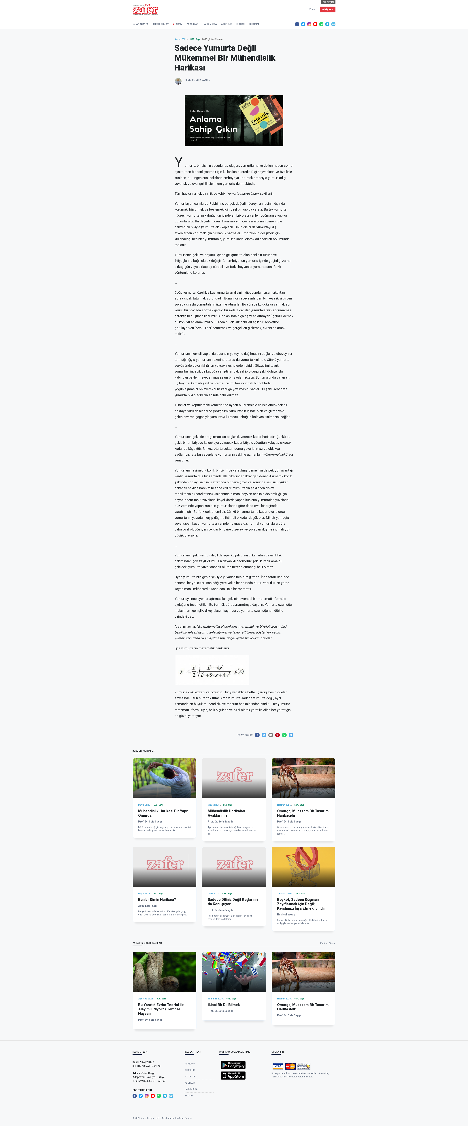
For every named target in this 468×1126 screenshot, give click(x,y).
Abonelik (226, 24)
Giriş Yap (327, 9)
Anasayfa (142, 24)
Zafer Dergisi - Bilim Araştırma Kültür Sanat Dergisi (166, 1118)
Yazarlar (192, 24)
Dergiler (190, 1070)
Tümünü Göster (327, 943)
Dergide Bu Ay (160, 24)
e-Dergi (240, 24)
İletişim (254, 24)
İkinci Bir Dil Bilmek (224, 1005)
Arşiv (179, 24)
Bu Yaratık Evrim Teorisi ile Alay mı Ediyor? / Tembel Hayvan (161, 1009)
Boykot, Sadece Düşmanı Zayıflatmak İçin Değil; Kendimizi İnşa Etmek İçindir (301, 904)
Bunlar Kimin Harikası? (157, 899)
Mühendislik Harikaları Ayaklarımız (226, 813)
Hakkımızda (210, 24)
